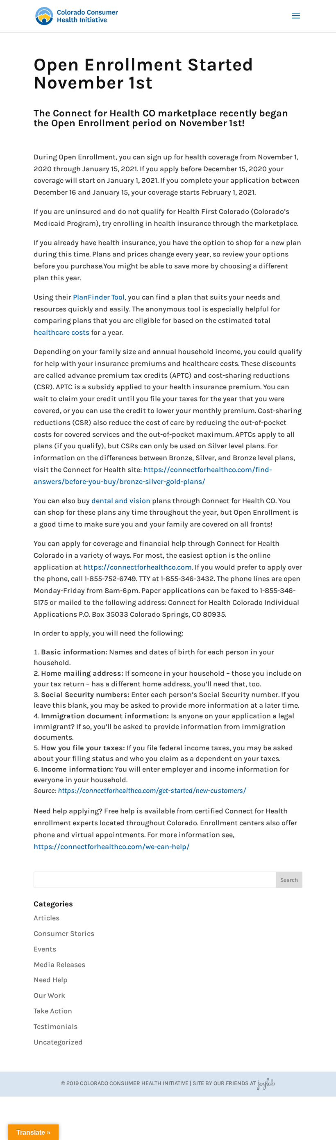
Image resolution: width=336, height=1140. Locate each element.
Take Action (53, 1010)
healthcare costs (61, 332)
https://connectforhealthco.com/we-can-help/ (112, 846)
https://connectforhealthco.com (137, 567)
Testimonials (55, 1026)
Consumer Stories (64, 933)
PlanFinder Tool (99, 297)
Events (45, 949)
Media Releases (59, 964)
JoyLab (266, 1083)
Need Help (51, 979)
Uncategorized (58, 1042)
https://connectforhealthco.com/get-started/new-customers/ (152, 790)
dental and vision (120, 500)
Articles (46, 917)
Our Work (49, 995)
